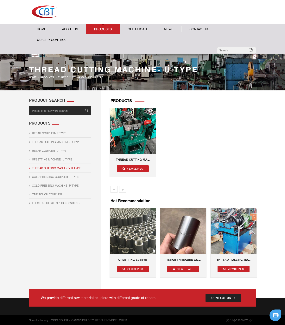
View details (135, 168)
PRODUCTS (103, 29)
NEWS (169, 29)
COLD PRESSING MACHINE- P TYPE (55, 185)
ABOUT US (70, 29)
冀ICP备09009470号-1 (240, 320)
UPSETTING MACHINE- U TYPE (52, 159)
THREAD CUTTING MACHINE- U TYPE (56, 168)
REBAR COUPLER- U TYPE (49, 151)
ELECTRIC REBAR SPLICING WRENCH (56, 203)
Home (41, 29)
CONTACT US (199, 29)
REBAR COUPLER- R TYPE (49, 133)
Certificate (138, 29)
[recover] (275, 315)
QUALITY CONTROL (51, 39)
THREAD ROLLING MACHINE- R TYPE (56, 142)
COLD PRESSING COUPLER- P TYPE (55, 177)
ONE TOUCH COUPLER (47, 194)
